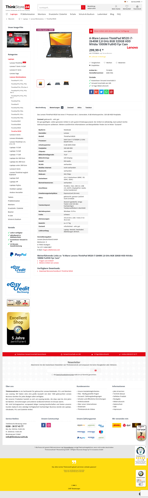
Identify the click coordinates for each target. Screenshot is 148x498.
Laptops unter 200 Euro (18, 165)
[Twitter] (101, 92)
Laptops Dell (14, 178)
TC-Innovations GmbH (96, 450)
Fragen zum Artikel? (46, 261)
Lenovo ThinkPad (17, 63)
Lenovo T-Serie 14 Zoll (17, 66)
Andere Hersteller (16, 192)
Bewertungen (56, 107)
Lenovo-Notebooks (50, 391)
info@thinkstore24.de (17, 437)
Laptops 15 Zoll (15, 147)
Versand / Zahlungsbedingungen (90, 396)
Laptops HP (13, 182)
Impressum (117, 409)
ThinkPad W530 (16, 128)
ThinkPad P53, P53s (17, 108)
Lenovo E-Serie (14, 169)
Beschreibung (41, 107)
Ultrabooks (10, 409)
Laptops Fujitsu (15, 185)
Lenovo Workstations (17, 77)
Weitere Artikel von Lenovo (49, 263)
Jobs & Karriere (118, 391)
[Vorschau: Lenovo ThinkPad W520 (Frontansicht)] (40, 83)
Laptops (11, 59)
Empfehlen (95, 65)
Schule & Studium (14, 219)
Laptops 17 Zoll (15, 155)
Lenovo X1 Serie (15, 70)
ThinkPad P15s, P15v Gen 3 (19, 87)
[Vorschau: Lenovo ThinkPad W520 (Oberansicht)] (57, 83)
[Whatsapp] (106, 92)
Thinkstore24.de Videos (86, 409)
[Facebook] (91, 92)
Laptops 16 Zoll (15, 151)
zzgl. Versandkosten (106, 53)
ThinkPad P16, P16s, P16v (19, 84)
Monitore (11, 205)
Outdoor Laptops (15, 189)
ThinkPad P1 (15, 104)
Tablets (10, 197)
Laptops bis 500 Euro (17, 158)
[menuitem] (136, 1)
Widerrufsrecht (118, 402)
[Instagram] (48, 425)
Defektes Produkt (119, 396)
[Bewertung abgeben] (108, 47)
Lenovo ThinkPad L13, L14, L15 (17, 143)
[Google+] (96, 92)
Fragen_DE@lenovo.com (51, 250)
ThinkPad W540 (16, 124)
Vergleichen (95, 63)
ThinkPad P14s (15, 101)
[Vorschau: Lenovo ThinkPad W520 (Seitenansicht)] (49, 83)
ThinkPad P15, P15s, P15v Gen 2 (18, 91)
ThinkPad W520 (16, 131)
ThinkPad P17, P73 (17, 80)
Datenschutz (117, 404)
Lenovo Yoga (14, 73)
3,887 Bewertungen (74, 488)
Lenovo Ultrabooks (16, 138)
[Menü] (144, 471)
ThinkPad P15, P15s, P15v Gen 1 (18, 97)
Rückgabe (116, 399)
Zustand (70, 107)
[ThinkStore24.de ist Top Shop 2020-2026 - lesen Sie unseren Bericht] (141, 433)
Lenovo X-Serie (14, 135)
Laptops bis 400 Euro (17, 162)
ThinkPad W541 (16, 121)
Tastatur (88, 107)
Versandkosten (68, 447)
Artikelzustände (83, 402)
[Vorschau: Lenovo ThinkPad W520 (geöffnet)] (66, 83)
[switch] (141, 484)
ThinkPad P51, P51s (17, 114)
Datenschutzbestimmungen (65, 375)
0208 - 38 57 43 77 (14, 426)
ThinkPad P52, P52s (17, 111)
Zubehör (24, 409)
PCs (59, 391)
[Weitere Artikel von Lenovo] (132, 47)
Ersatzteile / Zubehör (15, 208)
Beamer (11, 212)
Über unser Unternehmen (87, 404)
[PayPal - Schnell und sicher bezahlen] (18, 254)
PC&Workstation (14, 201)
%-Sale (10, 216)
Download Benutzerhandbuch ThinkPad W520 (56, 271)
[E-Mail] (111, 92)
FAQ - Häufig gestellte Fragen (88, 394)
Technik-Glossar (119, 394)
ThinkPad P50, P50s (17, 118)
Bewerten (121, 63)
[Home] (7, 14)
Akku (79, 107)
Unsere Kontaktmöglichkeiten (88, 391)
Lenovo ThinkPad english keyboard (18, 173)
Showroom (81, 407)
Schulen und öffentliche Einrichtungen (92, 399)
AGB (114, 407)
